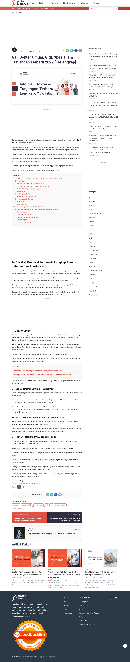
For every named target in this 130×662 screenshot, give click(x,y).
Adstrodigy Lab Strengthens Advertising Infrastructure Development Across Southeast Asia (102, 138)
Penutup (16, 225)
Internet (91, 230)
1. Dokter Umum (20, 181)
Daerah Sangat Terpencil (25, 215)
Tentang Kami (84, 602)
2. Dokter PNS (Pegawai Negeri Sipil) (27, 189)
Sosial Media (44, 8)
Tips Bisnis (93, 295)
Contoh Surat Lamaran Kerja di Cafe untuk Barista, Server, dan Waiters (37, 371)
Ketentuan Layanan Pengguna (90, 613)
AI (90, 197)
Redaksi (82, 609)
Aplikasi (92, 205)
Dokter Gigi (16, 505)
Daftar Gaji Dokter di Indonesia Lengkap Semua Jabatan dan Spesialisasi (38, 178)
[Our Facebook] (116, 597)
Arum (19, 49)
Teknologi (96, 3)
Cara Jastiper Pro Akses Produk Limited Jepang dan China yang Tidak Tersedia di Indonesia (103, 105)
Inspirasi (92, 226)
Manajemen (55, 3)
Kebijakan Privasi (85, 617)
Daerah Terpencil (22, 212)
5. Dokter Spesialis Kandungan (25, 196)
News (33, 3)
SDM (91, 279)
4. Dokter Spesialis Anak (23, 194)
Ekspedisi (35, 8)
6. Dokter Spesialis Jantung (24, 199)
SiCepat (91, 283)
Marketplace (84, 3)
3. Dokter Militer (20, 191)
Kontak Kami (83, 605)
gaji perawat (66, 271)
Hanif (13, 577)
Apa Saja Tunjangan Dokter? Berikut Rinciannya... (29, 207)
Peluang (52, 8)
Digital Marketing (69, 3)
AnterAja (92, 201)
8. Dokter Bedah (20, 204)
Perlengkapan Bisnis (96, 271)
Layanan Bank (94, 250)
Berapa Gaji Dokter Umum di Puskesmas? (31, 184)
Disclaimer (83, 620)
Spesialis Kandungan (19, 508)
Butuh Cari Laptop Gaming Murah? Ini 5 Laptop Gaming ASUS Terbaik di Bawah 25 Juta (103, 117)
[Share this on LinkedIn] (80, 50)
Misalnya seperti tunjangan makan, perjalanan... (28, 483)
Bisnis (41, 3)
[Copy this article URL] (63, 50)
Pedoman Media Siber (87, 624)
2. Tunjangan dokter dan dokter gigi (27, 217)
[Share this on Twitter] (72, 50)
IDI (51, 505)
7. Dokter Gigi (19, 202)
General (60, 8)
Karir (90, 242)
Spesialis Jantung (60, 505)
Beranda (14, 12)
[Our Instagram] (110, 597)
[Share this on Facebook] (76, 50)
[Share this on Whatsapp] (67, 50)
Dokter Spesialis (27, 505)
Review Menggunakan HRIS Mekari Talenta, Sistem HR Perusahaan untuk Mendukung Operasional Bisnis (102, 149)
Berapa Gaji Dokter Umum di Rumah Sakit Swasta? (34, 186)
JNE (90, 238)
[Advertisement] (65, 30)
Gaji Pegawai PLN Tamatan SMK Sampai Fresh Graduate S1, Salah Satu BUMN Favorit (42, 375)
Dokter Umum (38, 505)
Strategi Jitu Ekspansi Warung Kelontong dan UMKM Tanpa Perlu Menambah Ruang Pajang (103, 56)
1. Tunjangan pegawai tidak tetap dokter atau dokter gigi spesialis (37, 209)
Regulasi (92, 275)
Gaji (46, 505)
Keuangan (92, 246)
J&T (90, 234)
